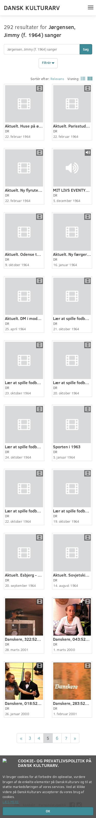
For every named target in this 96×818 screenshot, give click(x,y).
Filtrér (47, 63)
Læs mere (11, 802)
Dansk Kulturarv (32, 7)
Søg (86, 49)
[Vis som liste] (82, 78)
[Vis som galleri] (89, 78)
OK (48, 811)
